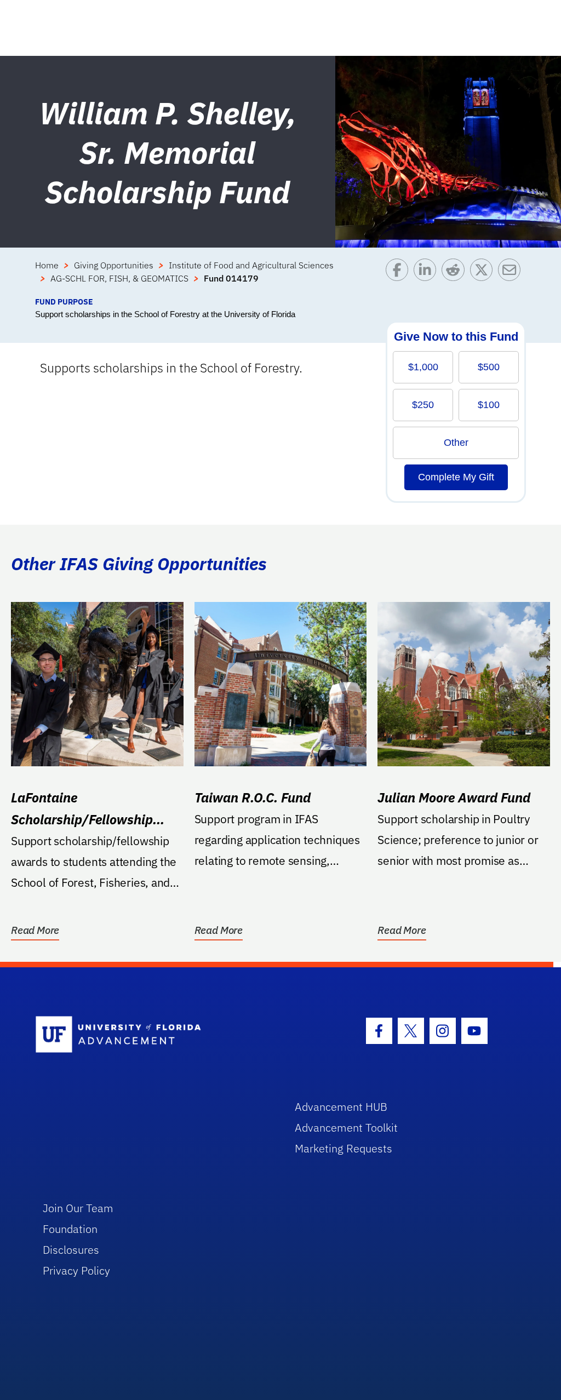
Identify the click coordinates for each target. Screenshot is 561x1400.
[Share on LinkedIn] (428, 277)
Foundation (70, 1228)
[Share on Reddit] (456, 277)
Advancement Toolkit (346, 1127)
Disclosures (71, 1249)
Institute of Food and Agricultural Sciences (251, 265)
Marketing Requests (343, 1148)
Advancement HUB (341, 1106)
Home (47, 265)
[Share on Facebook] (400, 277)
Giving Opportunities (113, 265)
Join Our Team (78, 1208)
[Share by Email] (512, 277)
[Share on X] (484, 277)
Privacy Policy (76, 1270)
